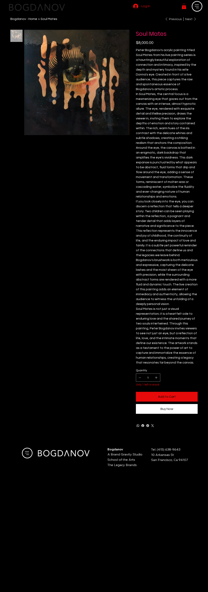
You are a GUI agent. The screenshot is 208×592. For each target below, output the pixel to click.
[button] (184, 6)
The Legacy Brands (122, 465)
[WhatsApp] (138, 426)
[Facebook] (143, 426)
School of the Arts (121, 460)
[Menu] (197, 6)
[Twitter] (153, 426)
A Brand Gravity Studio (124, 454)
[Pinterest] (148, 426)
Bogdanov (115, 449)
